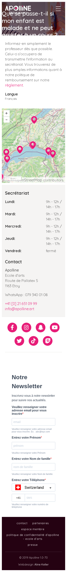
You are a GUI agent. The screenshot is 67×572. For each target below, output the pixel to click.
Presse (33, 545)
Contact (22, 523)
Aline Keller (41, 564)
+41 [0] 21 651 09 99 (21, 303)
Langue (11, 94)
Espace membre (32, 529)
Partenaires (40, 523)
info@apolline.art (19, 308)
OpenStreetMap (28, 180)
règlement (14, 85)
